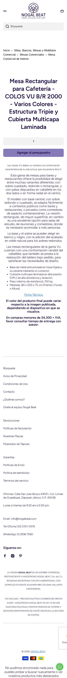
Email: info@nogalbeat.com (19, 518)
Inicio (6, 50)
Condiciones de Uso (15, 383)
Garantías (8, 457)
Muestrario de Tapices (16, 444)
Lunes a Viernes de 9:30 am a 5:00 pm (26, 505)
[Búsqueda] (6, 26)
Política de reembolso (16, 472)
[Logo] (33, 11)
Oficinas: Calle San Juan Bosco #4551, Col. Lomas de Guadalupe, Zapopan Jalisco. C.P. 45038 (33, 495)
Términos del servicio (15, 480)
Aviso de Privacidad (15, 376)
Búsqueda (9, 368)
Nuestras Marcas (13, 436)
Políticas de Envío (14, 465)
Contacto (9, 391)
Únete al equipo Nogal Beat (19, 407)
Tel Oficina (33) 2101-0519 (19, 526)
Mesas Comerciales (32, 54)
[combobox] (33, 26)
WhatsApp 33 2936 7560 (18, 534)
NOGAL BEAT (38, 651)
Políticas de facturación (17, 428)
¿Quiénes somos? (14, 399)
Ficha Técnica (33, 295)
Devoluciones (11, 420)
